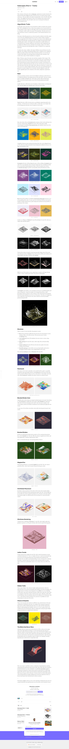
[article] (34, 710)
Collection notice (40, 742)
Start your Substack (32, 744)
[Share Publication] (57, 2)
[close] (43, 718)
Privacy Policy (41, 731)
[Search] (55, 2)
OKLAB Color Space (23, 167)
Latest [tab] (21, 705)
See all (19, 727)
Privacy (33, 742)
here (35, 29)
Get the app (39, 744)
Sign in (66, 1)
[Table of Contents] (1, 374)
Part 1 (27, 15)
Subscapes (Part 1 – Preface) (23, 714)
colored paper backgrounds (39, 198)
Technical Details (20, 709)
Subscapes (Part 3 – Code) (23, 708)
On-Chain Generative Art (21, 716)
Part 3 (24, 18)
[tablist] (19, 705)
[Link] (16, 24)
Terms (36, 742)
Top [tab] (18, 705)
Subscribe (61, 1)
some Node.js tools (44, 669)
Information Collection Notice (34, 731)
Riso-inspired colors (34, 125)
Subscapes (34, 14)
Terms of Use (39, 730)
